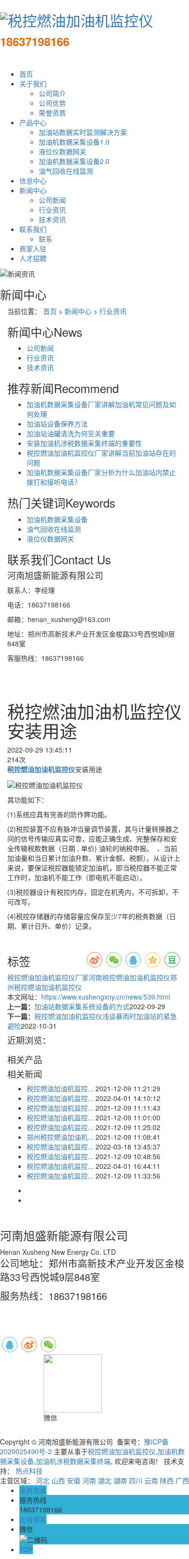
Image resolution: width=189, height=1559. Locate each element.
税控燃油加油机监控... (60, 1088)
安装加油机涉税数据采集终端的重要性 (84, 443)
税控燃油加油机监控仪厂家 (48, 977)
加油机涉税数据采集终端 (73, 1461)
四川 (135, 1480)
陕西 (166, 1480)
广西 (182, 1480)
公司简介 (52, 93)
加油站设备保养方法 (57, 423)
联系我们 (33, 229)
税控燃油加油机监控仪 (122, 1451)
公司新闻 (52, 200)
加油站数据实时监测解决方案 (83, 132)
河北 (42, 1480)
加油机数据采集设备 (57, 519)
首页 (26, 74)
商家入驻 (33, 248)
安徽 (73, 1480)
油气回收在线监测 (66, 171)
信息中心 (33, 180)
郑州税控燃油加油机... (60, 1137)
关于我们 (33, 83)
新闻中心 (33, 190)
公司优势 (52, 103)
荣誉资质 (52, 112)
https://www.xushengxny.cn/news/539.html (105, 996)
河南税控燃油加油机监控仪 (129, 977)
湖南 (120, 1480)
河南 (89, 1480)
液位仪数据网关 (62, 151)
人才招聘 (33, 258)
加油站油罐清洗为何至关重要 (71, 433)
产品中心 (33, 122)
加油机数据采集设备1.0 (74, 142)
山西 (58, 1480)
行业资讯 (52, 209)
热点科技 (29, 1471)
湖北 (104, 1480)
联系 (45, 239)
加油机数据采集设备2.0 (74, 161)
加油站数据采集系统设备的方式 (81, 1006)
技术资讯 (52, 219)
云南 (151, 1480)
